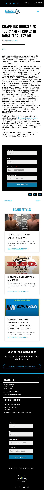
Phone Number (12, 167)
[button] (37, 11)
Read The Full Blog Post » (18, 249)
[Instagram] (10, 3)
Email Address (12, 175)
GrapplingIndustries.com (27, 118)
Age (8, 158)
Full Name (10, 150)
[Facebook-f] (6, 3)
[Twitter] (14, 3)
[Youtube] (17, 3)
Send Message (22, 184)
